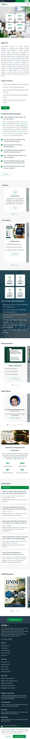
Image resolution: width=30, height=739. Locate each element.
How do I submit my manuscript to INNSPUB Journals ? (13, 145)
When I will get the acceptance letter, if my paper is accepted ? (15, 156)
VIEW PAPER (15, 254)
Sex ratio (16, 529)
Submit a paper (4, 666)
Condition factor (24, 527)
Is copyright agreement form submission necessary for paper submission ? (14, 151)
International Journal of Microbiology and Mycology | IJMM (15, 605)
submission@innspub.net (11, 680)
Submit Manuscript (15, 620)
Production (4, 546)
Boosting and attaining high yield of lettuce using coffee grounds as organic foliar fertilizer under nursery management (14, 509)
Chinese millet (10, 545)
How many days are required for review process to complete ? (14, 167)
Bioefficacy (9, 499)
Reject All (8, 736)
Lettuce (4, 515)
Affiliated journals (5, 662)
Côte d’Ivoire (16, 560)
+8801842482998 (11, 685)
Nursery (8, 515)
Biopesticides (16, 499)
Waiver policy (4, 655)
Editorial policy (4, 648)
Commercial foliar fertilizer (21, 513)
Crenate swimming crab (7, 529)
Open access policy (5, 653)
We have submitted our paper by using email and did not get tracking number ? (14, 162)
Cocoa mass (10, 560)
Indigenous (24, 499)
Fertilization (17, 545)
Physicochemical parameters (15, 562)
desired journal (19, 131)
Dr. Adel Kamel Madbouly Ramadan (15, 409)
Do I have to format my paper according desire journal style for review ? (14, 140)
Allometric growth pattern (13, 527)
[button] (12, 214)
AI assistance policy (5, 650)
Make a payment (5, 669)
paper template (21, 123)
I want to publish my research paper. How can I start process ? (15, 118)
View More (6, 174)
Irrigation (23, 545)
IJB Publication (6, 487)
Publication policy (5, 645)
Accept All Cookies (19, 736)
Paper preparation (5, 664)
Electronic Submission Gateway (11, 133)
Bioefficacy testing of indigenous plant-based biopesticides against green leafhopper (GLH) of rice (14, 493)
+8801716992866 (9, 683)
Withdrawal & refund (6, 671)
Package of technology (15, 515)
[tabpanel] (15, 527)
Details (5, 108)
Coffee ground (10, 513)
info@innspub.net (10, 678)
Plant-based (5, 501)
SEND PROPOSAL (15, 379)
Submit (26, 1)
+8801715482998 (11, 688)
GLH (20, 499)
